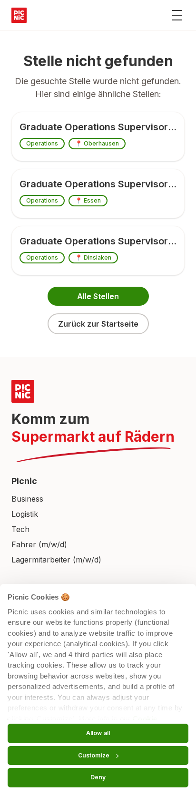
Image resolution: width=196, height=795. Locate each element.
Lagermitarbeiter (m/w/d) (56, 559)
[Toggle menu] (177, 15)
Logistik (24, 514)
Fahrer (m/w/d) (39, 544)
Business (27, 499)
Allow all (98, 733)
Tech (20, 529)
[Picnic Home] (98, 391)
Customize (93, 755)
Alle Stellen (98, 296)
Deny (98, 777)
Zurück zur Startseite (98, 324)
